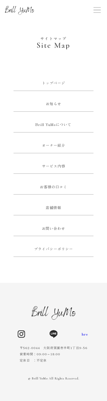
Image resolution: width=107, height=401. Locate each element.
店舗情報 (53, 207)
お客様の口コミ (53, 186)
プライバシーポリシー (53, 248)
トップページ (53, 82)
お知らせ (53, 103)
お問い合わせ (53, 228)
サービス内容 (53, 166)
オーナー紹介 (53, 145)
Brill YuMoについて (53, 124)
